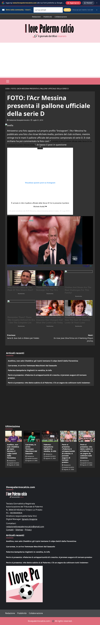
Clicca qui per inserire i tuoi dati (82, 10)
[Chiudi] (96, 3)
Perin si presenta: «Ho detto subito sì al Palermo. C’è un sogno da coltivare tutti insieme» (49, 382)
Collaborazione (61, 17)
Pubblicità (48, 17)
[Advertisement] (50, 60)
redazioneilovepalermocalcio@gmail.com (25, 526)
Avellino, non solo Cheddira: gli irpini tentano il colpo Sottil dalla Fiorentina (43, 361)
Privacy (28, 529)
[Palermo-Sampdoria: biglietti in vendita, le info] (50, 436)
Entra (67, 10)
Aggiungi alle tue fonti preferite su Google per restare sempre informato (46, 3)
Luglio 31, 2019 (38, 120)
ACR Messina (31, 211)
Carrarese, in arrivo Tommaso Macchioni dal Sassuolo (32, 365)
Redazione (36, 17)
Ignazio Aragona (29, 519)
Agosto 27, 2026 (14, 465)
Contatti (10, 529)
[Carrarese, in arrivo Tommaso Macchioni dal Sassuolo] (32, 436)
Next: (73, 338)
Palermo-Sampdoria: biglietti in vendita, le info (30, 370)
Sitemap (19, 529)
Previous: (23, 336)
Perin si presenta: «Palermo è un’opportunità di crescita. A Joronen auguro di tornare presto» (47, 376)
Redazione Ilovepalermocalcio (19, 120)
